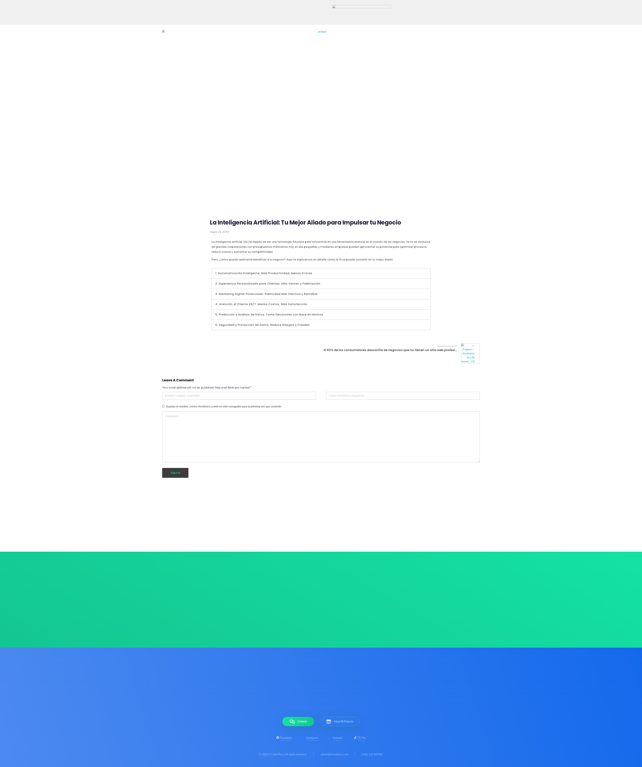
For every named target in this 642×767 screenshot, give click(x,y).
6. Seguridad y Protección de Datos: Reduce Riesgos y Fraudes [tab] (262, 325)
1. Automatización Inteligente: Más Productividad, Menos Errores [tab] (263, 273)
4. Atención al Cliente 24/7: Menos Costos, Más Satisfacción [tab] (261, 304)
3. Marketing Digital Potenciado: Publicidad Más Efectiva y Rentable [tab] (266, 294)
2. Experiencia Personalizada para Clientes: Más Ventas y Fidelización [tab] (267, 284)
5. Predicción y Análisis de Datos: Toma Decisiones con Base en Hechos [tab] (269, 314)
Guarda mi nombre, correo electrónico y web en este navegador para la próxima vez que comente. (224, 406)
